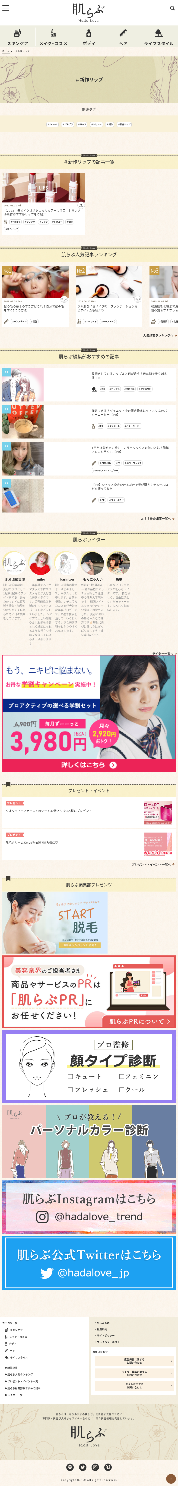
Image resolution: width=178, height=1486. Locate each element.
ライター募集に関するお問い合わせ (134, 1373)
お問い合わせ (100, 1352)
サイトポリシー (106, 1335)
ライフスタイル (19, 1357)
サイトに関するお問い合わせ (134, 1385)
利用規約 (102, 1329)
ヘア (12, 1350)
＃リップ (82, 124)
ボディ (12, 1343)
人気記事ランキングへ (158, 335)
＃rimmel (52, 124)
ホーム (6, 51)
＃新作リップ (124, 124)
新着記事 (12, 1367)
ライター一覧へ (162, 653)
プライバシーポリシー (109, 1342)
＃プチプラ (67, 124)
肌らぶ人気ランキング (20, 1374)
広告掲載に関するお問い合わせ (134, 1361)
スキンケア (16, 1330)
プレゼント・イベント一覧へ (151, 864)
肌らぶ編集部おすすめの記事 (24, 1388)
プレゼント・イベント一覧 (22, 1381)
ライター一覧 (15, 1395)
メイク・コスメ (18, 1337)
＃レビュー (96, 124)
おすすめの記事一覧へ (156, 518)
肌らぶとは (103, 1322)
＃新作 (110, 124)
